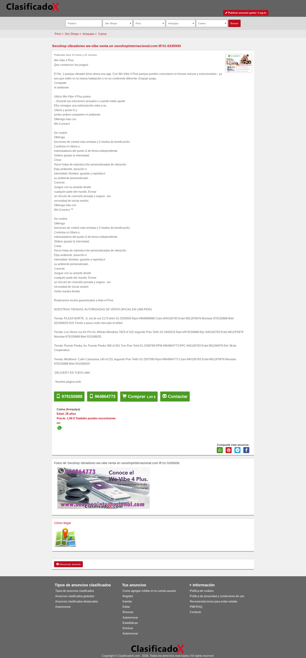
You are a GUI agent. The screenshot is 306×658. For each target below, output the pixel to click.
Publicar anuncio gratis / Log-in (246, 12)
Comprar (141, 396)
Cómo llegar (62, 523)
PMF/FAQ (196, 606)
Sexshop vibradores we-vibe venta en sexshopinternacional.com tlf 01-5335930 (116, 46)
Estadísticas (130, 622)
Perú (58, 33)
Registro (128, 596)
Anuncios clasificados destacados (76, 601)
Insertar (127, 601)
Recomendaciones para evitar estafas (213, 601)
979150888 (71, 396)
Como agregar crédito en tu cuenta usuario (149, 590)
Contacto (195, 612)
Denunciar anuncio (70, 564)
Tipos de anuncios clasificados (74, 590)
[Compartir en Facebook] (246, 450)
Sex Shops (72, 33)
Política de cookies (202, 590)
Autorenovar (63, 606)
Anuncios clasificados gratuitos (74, 596)
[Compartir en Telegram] (237, 450)
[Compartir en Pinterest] (229, 450)
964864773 (104, 396)
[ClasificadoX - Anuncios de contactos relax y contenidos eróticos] (157, 648)
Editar (126, 606)
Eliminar (128, 628)
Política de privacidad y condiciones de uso (217, 596)
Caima (102, 33)
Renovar (128, 612)
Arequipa (88, 33)
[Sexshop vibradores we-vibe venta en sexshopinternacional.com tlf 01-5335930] (60, 427)
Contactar (177, 396)
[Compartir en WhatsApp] (220, 450)
